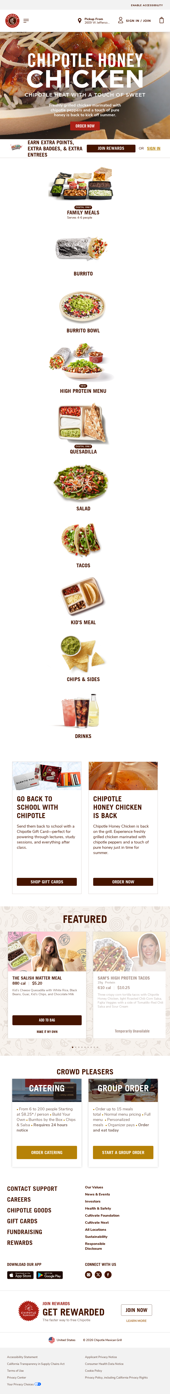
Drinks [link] (83, 736)
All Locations (95, 1229)
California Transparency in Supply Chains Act (36, 1364)
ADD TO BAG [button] (47, 1020)
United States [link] (66, 1340)
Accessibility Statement (22, 1357)
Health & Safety (98, 1208)
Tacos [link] (83, 565)
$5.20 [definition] (37, 983)
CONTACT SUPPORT (32, 1188)
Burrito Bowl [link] (83, 330)
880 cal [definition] (19, 983)
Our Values (94, 1187)
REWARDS (20, 1242)
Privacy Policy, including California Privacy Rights (116, 1378)
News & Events (97, 1194)
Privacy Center (16, 1378)
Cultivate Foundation (102, 1215)
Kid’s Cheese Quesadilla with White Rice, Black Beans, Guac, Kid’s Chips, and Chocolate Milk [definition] (45, 992)
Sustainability (96, 1236)
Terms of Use (15, 1371)
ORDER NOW (85, 126)
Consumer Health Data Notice (104, 1364)
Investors (92, 1201)
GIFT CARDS (22, 1221)
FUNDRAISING (24, 1231)
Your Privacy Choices (20, 1385)
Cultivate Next (97, 1222)
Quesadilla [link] (83, 451)
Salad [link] (83, 508)
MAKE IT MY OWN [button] (47, 1032)
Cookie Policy (93, 1371)
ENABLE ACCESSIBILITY (147, 5)
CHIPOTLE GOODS (29, 1210)
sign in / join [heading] (138, 21)
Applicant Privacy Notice (101, 1357)
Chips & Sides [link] (83, 679)
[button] (72, 1047)
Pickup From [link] (94, 19)
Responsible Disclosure (95, 1246)
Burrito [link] (83, 273)
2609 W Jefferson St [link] (97, 23)
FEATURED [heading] (85, 919)
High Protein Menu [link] (83, 391)
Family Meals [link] (83, 212)
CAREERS (19, 1199)
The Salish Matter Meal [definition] (37, 978)
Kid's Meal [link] (83, 622)
